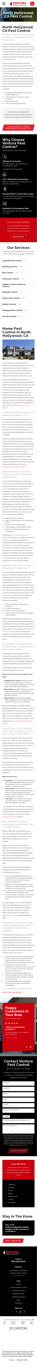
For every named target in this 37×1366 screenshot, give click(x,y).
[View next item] (31, 1047)
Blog (18, 1300)
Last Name (6, 1088)
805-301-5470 (18, 1261)
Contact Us (18, 1303)
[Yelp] (24, 1312)
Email (5, 1099)
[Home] (17, 4)
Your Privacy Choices (25, 1319)
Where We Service (18, 1297)
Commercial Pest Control (18, 1287)
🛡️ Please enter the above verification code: (16, 1120)
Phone (5, 1093)
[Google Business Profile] (20, 1312)
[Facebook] (16, 1312)
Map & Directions (18, 1275)
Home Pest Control (18, 1290)
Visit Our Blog (13, 1240)
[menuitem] (4, 1322)
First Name (6, 1082)
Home (18, 1284)
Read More (18, 237)
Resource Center (18, 1294)
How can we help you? (10, 1125)
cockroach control (8, 817)
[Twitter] (12, 1312)
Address (5, 1104)
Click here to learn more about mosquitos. (18, 127)
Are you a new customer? (11, 1110)
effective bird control (9, 915)
